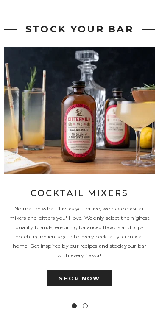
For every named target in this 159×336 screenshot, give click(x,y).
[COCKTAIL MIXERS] (79, 110)
